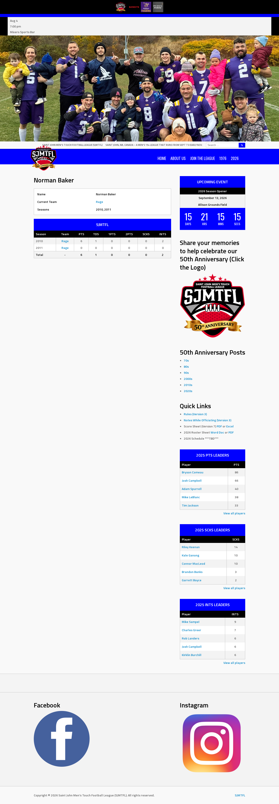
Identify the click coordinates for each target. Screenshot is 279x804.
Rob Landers (190, 638)
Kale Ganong (190, 555)
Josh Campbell (192, 480)
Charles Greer (191, 630)
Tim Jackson (190, 505)
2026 (235, 158)
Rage (99, 201)
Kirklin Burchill (191, 655)
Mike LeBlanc (191, 497)
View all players (234, 513)
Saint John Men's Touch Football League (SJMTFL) (72, 145)
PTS (236, 464)
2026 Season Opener (212, 191)
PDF (219, 426)
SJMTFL (240, 795)
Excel (230, 426)
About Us (178, 158)
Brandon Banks (192, 571)
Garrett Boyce (191, 580)
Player (186, 464)
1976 (222, 158)
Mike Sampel (190, 621)
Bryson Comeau (192, 472)
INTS (235, 614)
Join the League (202, 158)
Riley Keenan (191, 547)
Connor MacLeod (193, 563)
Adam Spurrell (192, 488)
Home (162, 158)
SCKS (235, 539)
